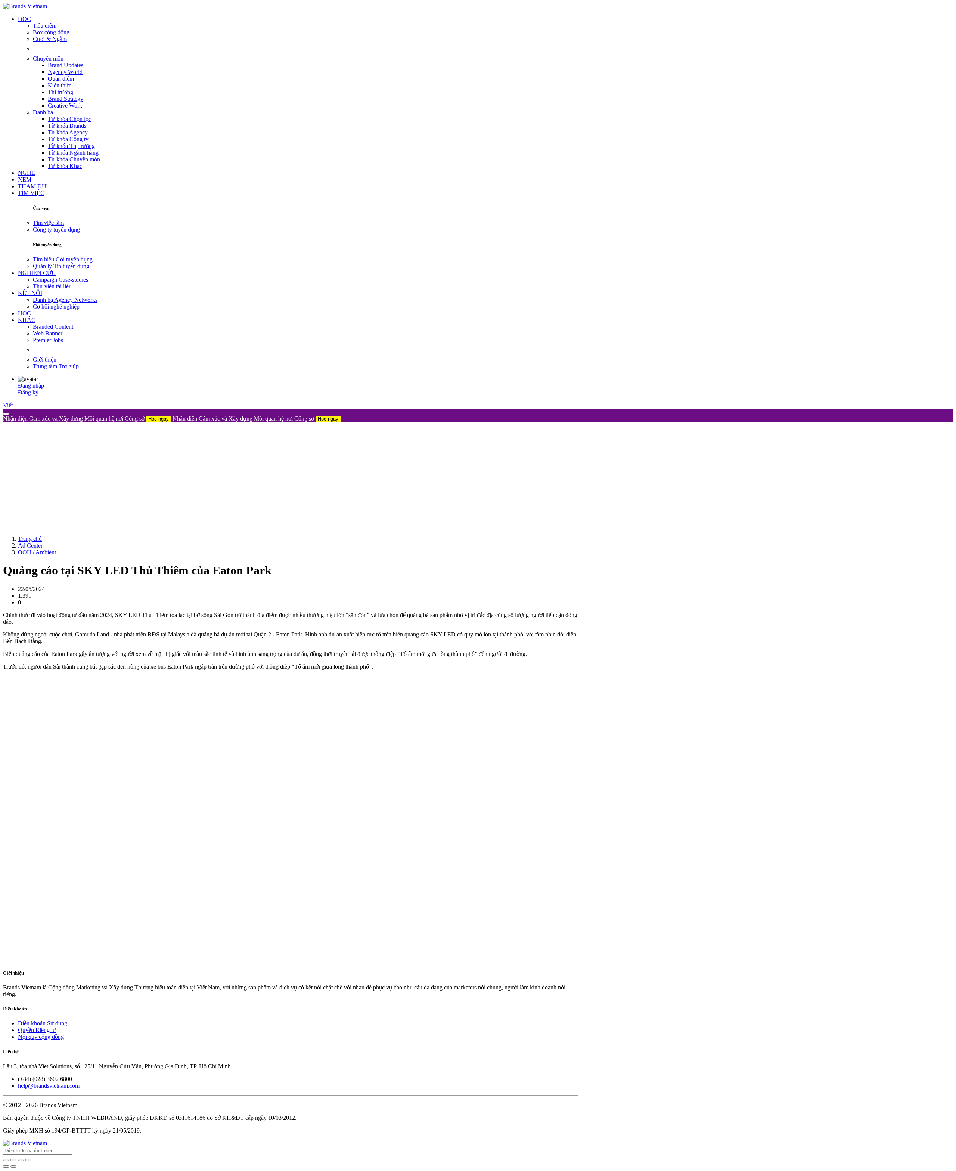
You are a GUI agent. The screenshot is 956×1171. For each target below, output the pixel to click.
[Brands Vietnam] (25, 6)
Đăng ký (28, 392)
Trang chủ (30, 539)
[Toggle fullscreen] (21, 1160)
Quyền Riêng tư (37, 1030)
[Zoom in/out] (28, 1160)
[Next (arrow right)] (13, 1166)
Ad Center (30, 545)
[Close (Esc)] (6, 1160)
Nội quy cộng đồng (41, 1037)
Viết (8, 405)
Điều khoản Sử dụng (42, 1023)
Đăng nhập (31, 385)
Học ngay (158, 419)
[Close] (6, 414)
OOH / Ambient (37, 552)
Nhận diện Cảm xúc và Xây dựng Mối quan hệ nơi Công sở (86, 418)
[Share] (13, 1160)
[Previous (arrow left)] (6, 1166)
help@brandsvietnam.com (49, 1085)
